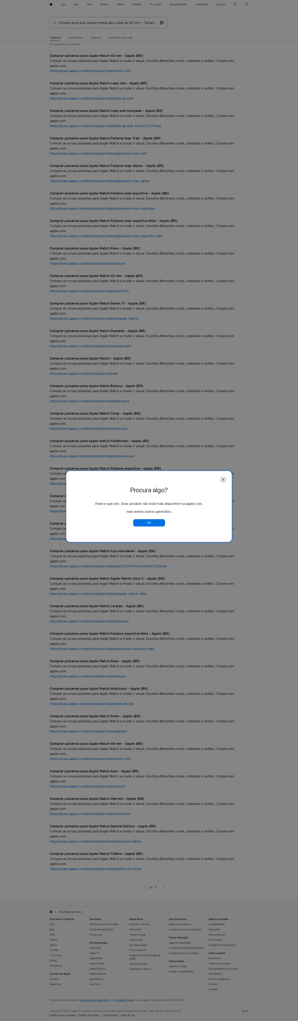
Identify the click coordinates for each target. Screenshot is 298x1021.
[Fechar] (223, 479)
